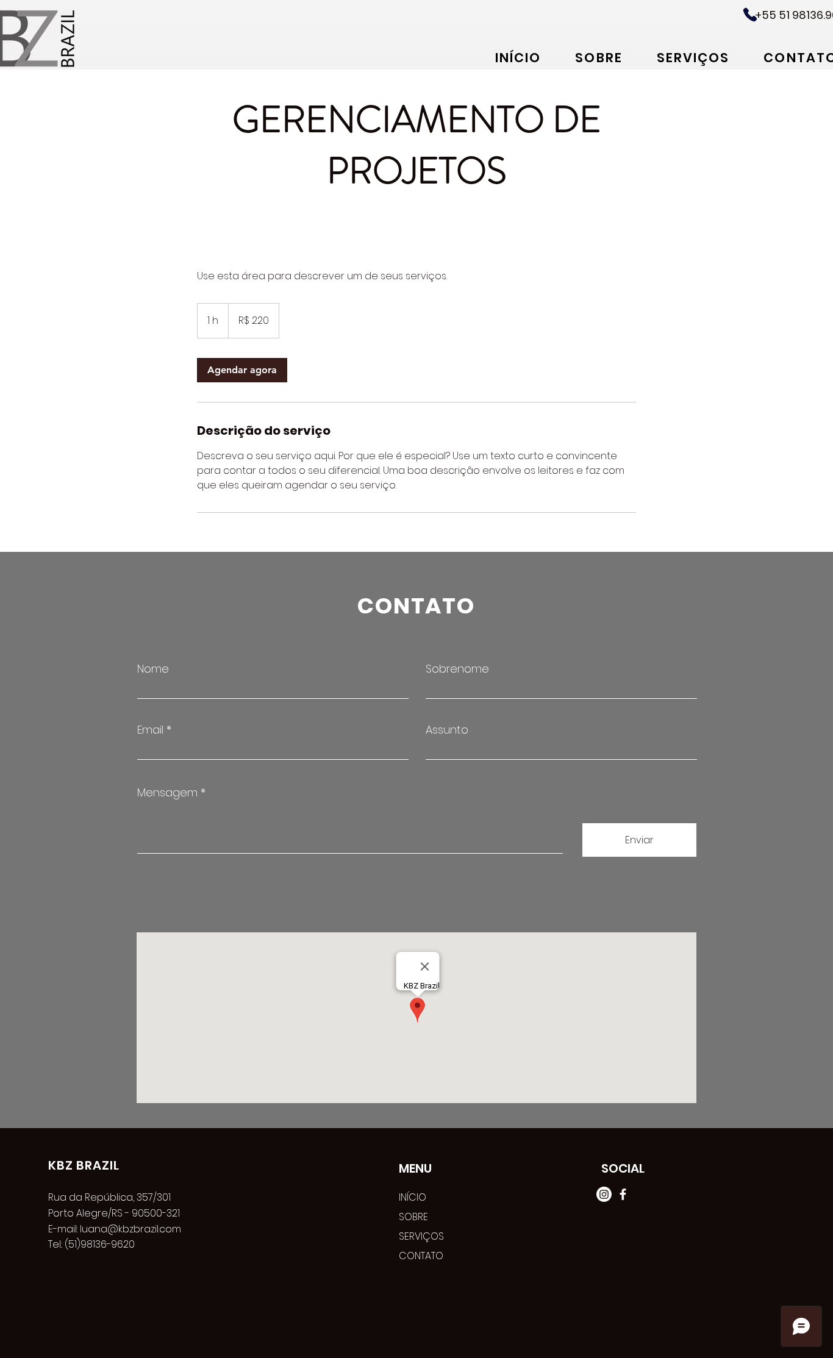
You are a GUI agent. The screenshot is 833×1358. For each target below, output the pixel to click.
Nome (153, 668)
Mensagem (167, 792)
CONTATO (421, 1256)
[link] (242, 370)
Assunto (447, 729)
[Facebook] (623, 1194)
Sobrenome (457, 668)
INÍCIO (412, 1197)
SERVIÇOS (421, 1236)
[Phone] (750, 15)
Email (150, 729)
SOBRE (413, 1217)
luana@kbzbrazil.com (130, 1229)
